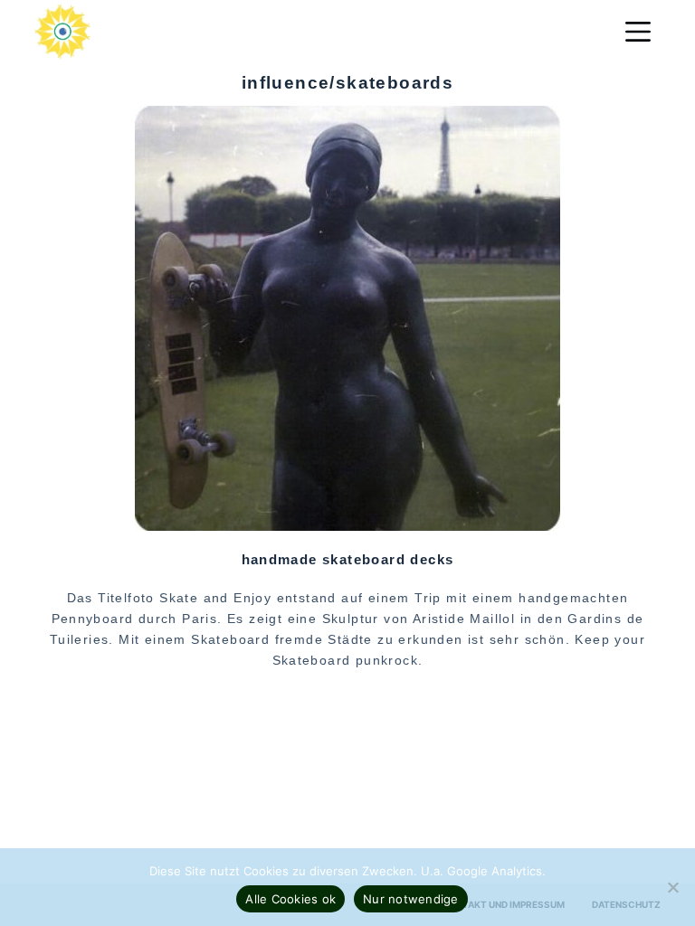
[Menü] (638, 31)
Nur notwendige (411, 899)
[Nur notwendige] (672, 887)
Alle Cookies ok (290, 899)
